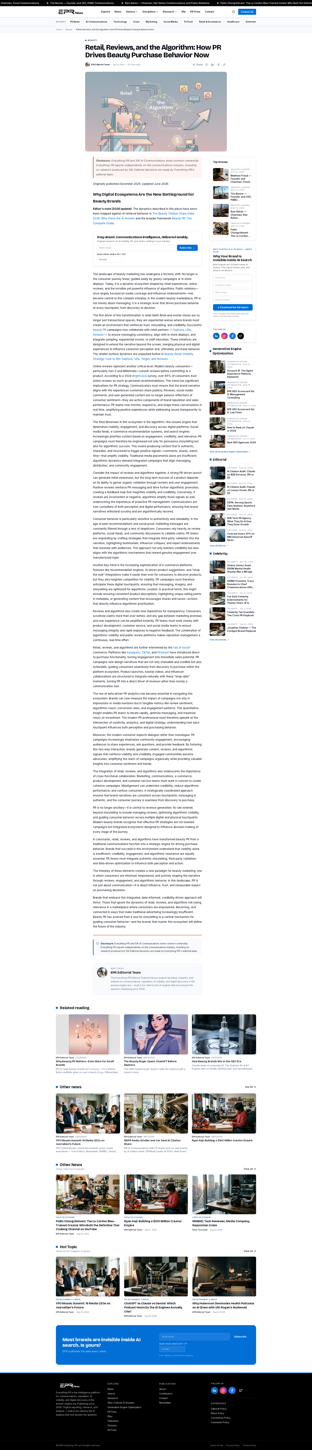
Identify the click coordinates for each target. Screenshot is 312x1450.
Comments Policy (220, 1422)
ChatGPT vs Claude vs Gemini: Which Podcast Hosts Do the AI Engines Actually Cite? (153, 1307)
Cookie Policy (249, 1445)
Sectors (130, 11)
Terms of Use (216, 1445)
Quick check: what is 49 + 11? (173, 1344)
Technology (120, 21)
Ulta (188, 329)
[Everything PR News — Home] (70, 11)
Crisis (136, 21)
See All (249, 1086)
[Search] (233, 11)
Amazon (98, 334)
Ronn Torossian (200, 1230)
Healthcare (233, 21)
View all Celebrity (218, 639)
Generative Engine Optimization (124, 1407)
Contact (209, 11)
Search (111, 1393)
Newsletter (165, 1402)
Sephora (178, 329)
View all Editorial (217, 545)
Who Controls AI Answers (121, 1402)
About (162, 1389)
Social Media (170, 21)
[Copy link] (224, 64)
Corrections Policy (221, 1417)
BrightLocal (139, 376)
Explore (105, 11)
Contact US (247, 11)
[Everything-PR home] (78, 1385)
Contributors (165, 1393)
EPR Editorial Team (65, 1234)
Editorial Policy (219, 1408)
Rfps (110, 1416)
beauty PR (99, 329)
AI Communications (96, 21)
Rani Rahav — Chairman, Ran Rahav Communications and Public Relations (156, 3)
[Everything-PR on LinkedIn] (216, 336)
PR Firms (195, 11)
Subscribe (187, 247)
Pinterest (163, 652)
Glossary (112, 1425)
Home (59, 29)
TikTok (146, 652)
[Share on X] (206, 64)
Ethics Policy (217, 1413)
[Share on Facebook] (218, 64)
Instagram (133, 652)
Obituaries (113, 1420)
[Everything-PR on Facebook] (232, 336)
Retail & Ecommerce (210, 21)
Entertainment (254, 21)
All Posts (112, 1430)
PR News (75, 21)
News (118, 11)
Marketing (151, 21)
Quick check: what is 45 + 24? (111, 254)
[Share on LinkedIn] (212, 64)
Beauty (69, 29)
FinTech (188, 21)
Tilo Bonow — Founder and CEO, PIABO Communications (71, 3)
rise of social (181, 647)
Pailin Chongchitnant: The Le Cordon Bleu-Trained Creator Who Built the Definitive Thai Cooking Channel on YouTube (87, 1225)
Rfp (184, 11)
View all (248, 1168)
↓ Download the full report (233, 307)
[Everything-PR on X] (240, 336)
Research (168, 11)
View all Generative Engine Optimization (229, 451)
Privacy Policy (233, 1445)
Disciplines (149, 11)
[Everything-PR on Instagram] (224, 336)
